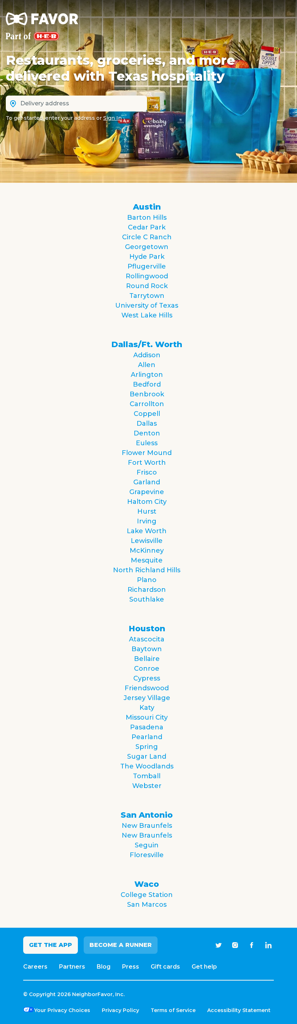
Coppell (147, 414)
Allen (146, 365)
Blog (103, 966)
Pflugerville (146, 266)
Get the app (50, 944)
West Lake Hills (146, 315)
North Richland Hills (146, 570)
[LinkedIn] (268, 945)
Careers (35, 966)
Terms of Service (173, 1010)
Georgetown (146, 247)
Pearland (146, 737)
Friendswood (147, 688)
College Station (147, 895)
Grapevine (146, 492)
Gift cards (165, 966)
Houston (147, 628)
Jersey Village (147, 698)
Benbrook (147, 394)
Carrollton (147, 404)
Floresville (147, 855)
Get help (204, 966)
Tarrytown (146, 296)
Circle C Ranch (147, 237)
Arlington (147, 375)
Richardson (146, 590)
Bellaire (147, 659)
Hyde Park (146, 257)
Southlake (146, 599)
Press (130, 966)
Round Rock (147, 286)
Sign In (112, 118)
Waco (146, 884)
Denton (147, 433)
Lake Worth (147, 531)
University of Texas (146, 305)
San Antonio (147, 815)
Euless (147, 443)
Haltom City (147, 502)
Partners (72, 966)
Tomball (146, 776)
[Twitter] (218, 945)
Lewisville (147, 541)
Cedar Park (147, 227)
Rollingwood (147, 276)
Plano (146, 580)
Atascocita (146, 639)
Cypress (146, 678)
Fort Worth (147, 463)
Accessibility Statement (239, 1010)
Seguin (147, 845)
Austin (147, 207)
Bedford (147, 384)
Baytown (146, 649)
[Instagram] (235, 945)
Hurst (146, 511)
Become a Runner (120, 944)
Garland (146, 482)
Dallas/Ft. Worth (146, 344)
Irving (146, 521)
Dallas (147, 423)
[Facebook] (251, 945)
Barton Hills (147, 218)
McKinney (147, 551)
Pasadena (146, 727)
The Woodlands (146, 766)
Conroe (146, 669)
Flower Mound (147, 453)
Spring (146, 747)
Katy (146, 708)
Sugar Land (146, 756)
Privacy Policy (120, 1010)
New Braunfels (147, 826)
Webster (147, 786)
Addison (146, 355)
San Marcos (147, 905)
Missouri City (147, 717)
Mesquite (147, 560)
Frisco (147, 472)
